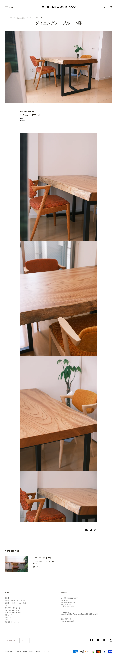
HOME (7, 598)
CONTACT (8, 620)
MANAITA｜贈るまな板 (12, 608)
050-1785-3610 (65, 604)
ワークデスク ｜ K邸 (42, 557)
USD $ (23, 640)
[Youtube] (98, 640)
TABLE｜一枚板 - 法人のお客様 (15, 603)
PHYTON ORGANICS (12, 610)
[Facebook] (91, 640)
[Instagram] (104, 640)
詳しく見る (36, 567)
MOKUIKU (8, 615)
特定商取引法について (12, 622)
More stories (12, 550)
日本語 (9, 640)
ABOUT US (8, 617)
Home (6, 18)
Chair (6, 605)
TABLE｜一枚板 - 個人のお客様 (15, 600)
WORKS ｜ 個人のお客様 (17, 18)
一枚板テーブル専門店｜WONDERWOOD (21, 651)
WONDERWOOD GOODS (13, 613)
